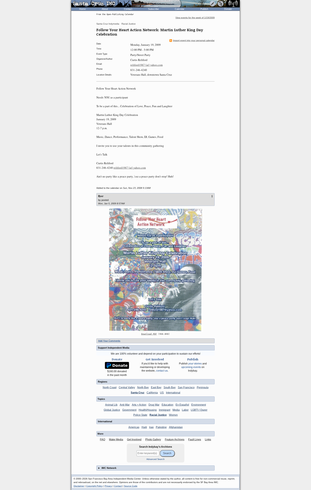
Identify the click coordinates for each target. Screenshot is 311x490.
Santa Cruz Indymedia (107, 23)
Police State (140, 415)
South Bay (170, 387)
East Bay (156, 387)
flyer (101, 196)
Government (129, 410)
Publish (204, 9)
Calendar (179, 9)
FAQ (102, 439)
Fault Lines (194, 439)
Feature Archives (174, 439)
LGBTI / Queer (199, 410)
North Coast (109, 387)
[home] (101, 4)
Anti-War (125, 404)
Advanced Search (155, 459)
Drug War (154, 404)
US (162, 392)
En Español (182, 404)
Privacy (108, 486)
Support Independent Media (113, 347)
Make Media (116, 439)
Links (208, 439)
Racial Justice (128, 23)
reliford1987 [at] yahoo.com (146, 65)
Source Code (130, 486)
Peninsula (202, 387)
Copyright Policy (94, 486)
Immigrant (164, 410)
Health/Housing (148, 410)
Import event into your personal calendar (194, 40)
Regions (102, 381)
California (152, 392)
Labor (185, 410)
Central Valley (127, 387)
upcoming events (191, 367)
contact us (162, 370)
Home (82, 9)
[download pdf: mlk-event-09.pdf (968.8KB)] (155, 270)
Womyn (173, 415)
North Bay (143, 387)
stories (195, 363)
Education (167, 404)
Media (176, 410)
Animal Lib (111, 404)
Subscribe (153, 9)
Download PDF (149, 334)
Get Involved (134, 439)
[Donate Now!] (117, 365)
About (105, 9)
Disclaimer (79, 486)
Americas (133, 427)
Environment (198, 404)
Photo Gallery (153, 439)
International (173, 392)
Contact (128, 9)
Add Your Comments (109, 340)
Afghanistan (176, 427)
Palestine (161, 427)
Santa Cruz (137, 392)
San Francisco (186, 387)
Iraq (151, 427)
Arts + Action (139, 404)
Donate (228, 9)
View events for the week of (195, 17)
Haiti (144, 427)
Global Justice (112, 410)
